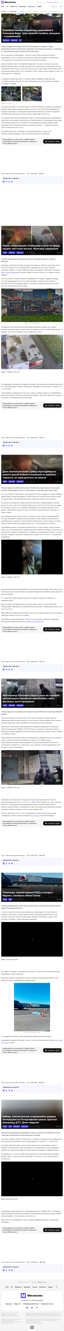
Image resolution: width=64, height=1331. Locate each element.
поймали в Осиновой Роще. (35, 621)
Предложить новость (52, 2)
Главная (3, 11)
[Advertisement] (32, 157)
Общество (13, 6)
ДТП (2, 6)
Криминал (22, 6)
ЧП (7, 6)
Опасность (31, 6)
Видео (39, 6)
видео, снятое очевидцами (10, 272)
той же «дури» (35, 815)
